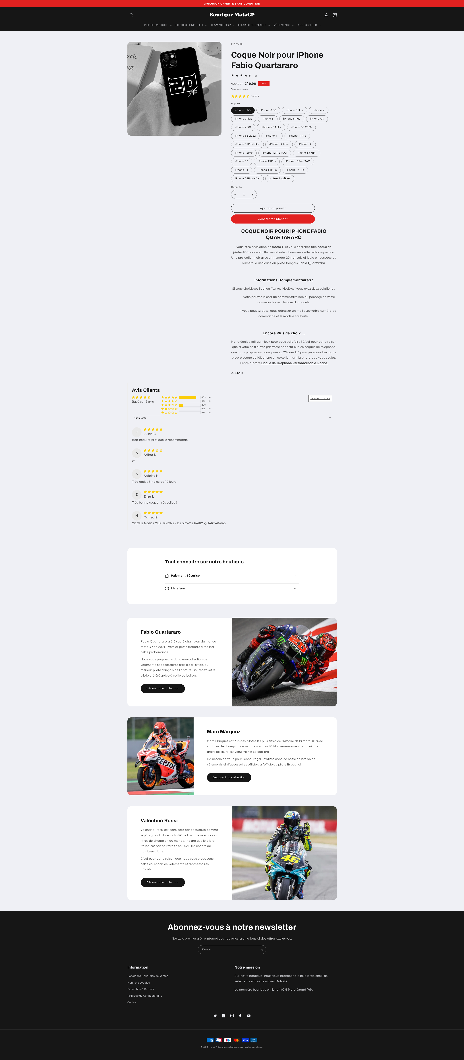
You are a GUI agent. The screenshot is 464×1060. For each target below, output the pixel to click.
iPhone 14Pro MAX (247, 178)
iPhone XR (317, 118)
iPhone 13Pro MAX (297, 161)
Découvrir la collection (162, 688)
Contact (132, 1002)
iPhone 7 (318, 110)
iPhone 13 (241, 161)
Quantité (236, 187)
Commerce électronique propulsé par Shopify (240, 1047)
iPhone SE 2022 (245, 135)
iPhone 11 (272, 135)
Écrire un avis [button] (320, 398)
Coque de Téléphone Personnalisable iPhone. (294, 363)
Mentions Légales (138, 982)
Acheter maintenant (273, 219)
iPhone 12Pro (244, 152)
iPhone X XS (243, 127)
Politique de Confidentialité (144, 995)
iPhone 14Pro (295, 170)
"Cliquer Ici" (291, 352)
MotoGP (213, 1047)
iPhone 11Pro (297, 135)
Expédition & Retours (140, 989)
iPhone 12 (305, 144)
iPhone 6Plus (294, 110)
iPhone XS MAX (271, 127)
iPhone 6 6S (268, 110)
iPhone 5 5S (243, 110)
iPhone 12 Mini (279, 144)
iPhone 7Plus (243, 118)
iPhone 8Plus (292, 118)
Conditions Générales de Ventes (147, 976)
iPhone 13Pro (267, 161)
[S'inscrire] (262, 949)
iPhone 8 (267, 118)
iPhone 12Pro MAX (274, 152)
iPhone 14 (241, 170)
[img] (153, 429)
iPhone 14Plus (267, 170)
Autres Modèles (279, 178)
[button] (131, 15)
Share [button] (239, 373)
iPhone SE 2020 (301, 127)
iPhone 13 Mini (306, 152)
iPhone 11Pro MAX (247, 144)
